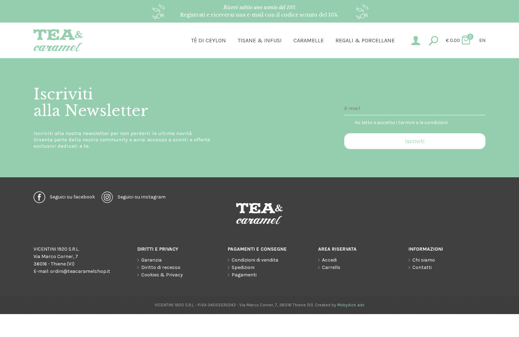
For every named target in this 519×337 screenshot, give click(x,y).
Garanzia (151, 260)
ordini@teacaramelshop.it (80, 271)
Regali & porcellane (365, 40)
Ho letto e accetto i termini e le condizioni (401, 122)
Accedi (329, 260)
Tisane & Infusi (260, 40)
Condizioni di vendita (255, 260)
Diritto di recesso (160, 267)
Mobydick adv (350, 304)
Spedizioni (243, 267)
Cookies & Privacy (162, 275)
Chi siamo (423, 260)
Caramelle (308, 40)
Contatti (422, 267)
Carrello (331, 267)
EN (482, 40)
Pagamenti (244, 275)
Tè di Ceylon (208, 40)
